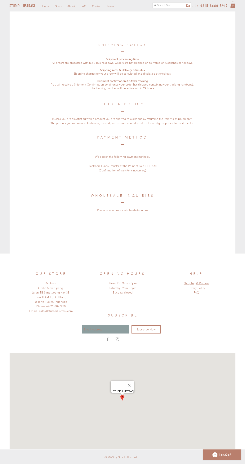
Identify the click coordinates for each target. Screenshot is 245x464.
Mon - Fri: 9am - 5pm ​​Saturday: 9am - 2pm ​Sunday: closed (123, 287)
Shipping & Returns (196, 283)
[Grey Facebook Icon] (107, 339)
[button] (232, 5)
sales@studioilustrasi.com (56, 311)
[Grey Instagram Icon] (117, 339)
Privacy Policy (196, 288)
